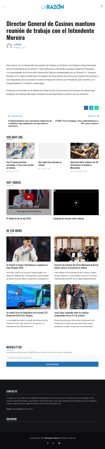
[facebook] (86, 107)
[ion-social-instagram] (59, 443)
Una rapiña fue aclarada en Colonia (49, 164)
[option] (29, 205)
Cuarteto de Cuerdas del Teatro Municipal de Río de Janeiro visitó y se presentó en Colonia (76, 266)
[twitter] (91, 107)
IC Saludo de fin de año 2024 (18, 218)
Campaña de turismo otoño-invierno (69, 218)
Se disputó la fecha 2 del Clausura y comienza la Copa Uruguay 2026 (27, 266)
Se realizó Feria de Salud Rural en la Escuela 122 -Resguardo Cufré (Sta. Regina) (27, 314)
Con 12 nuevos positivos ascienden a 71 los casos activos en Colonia (20, 165)
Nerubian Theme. (52, 438)
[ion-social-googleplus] (53, 443)
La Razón (17, 44)
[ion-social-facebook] (48, 443)
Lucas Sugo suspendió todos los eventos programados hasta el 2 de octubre (71, 314)
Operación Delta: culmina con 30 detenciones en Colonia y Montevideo (84, 165)
